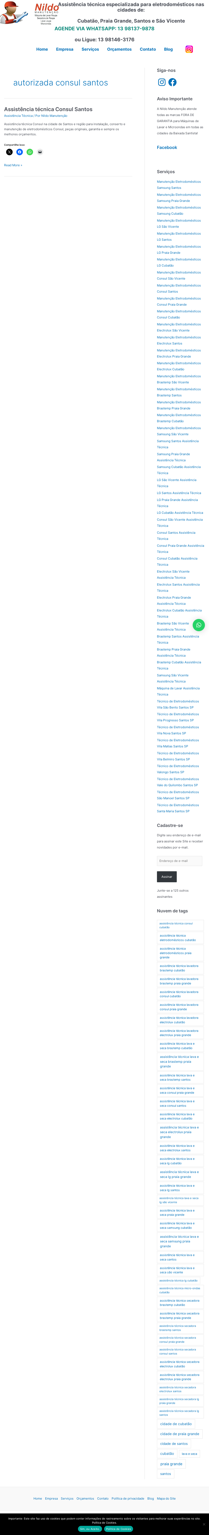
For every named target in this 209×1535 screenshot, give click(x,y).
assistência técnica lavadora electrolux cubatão (179, 1020)
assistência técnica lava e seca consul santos (177, 1103)
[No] (204, 1524)
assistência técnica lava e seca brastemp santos (177, 1077)
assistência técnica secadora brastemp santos (177, 1328)
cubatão (167, 1453)
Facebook (167, 147)
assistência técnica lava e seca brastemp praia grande (179, 1061)
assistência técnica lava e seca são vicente (177, 1270)
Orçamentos (85, 1498)
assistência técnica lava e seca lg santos (177, 1188)
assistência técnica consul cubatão (176, 925)
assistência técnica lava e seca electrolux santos (177, 1148)
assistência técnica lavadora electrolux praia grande (179, 1033)
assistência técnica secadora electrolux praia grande (179, 1377)
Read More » (13, 165)
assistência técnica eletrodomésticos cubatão (178, 938)
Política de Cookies (118, 1529)
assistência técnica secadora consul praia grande (177, 1339)
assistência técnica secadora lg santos (179, 1413)
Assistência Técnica (18, 116)
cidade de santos (174, 1444)
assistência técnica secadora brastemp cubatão (179, 1303)
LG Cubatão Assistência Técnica (180, 513)
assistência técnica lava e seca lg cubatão (177, 1161)
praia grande (171, 1464)
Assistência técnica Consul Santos (48, 109)
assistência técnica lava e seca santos (177, 1257)
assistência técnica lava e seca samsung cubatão (177, 1225)
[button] (199, 625)
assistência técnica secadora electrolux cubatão (179, 1364)
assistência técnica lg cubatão (178, 1280)
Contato (103, 1498)
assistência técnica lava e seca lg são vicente (178, 1200)
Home (37, 1498)
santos (165, 1474)
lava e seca (189, 1453)
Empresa (51, 1498)
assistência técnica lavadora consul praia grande (179, 1007)
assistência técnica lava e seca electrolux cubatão (177, 1116)
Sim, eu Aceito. (90, 1529)
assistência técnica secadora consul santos (177, 1351)
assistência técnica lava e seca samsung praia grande (179, 1241)
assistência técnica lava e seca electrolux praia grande (179, 1132)
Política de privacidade (128, 1498)
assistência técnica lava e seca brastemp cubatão (177, 1046)
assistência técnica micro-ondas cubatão (179, 1290)
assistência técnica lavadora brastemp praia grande (179, 981)
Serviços (67, 1498)
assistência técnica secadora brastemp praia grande (179, 1316)
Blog (150, 1498)
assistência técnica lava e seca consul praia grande (177, 1090)
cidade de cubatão (176, 1424)
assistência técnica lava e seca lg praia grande (179, 1174)
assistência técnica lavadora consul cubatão (179, 994)
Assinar (166, 877)
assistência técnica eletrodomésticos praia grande (175, 953)
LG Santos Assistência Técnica (179, 493)
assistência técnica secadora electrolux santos (177, 1389)
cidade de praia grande (179, 1434)
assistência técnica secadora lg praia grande (179, 1401)
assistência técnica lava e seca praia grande (177, 1213)
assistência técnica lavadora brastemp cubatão (179, 968)
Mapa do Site (166, 1498)
